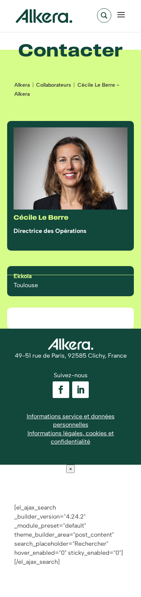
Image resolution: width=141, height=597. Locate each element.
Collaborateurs (53, 85)
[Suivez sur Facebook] (61, 389)
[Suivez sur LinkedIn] (80, 389)
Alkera (22, 85)
